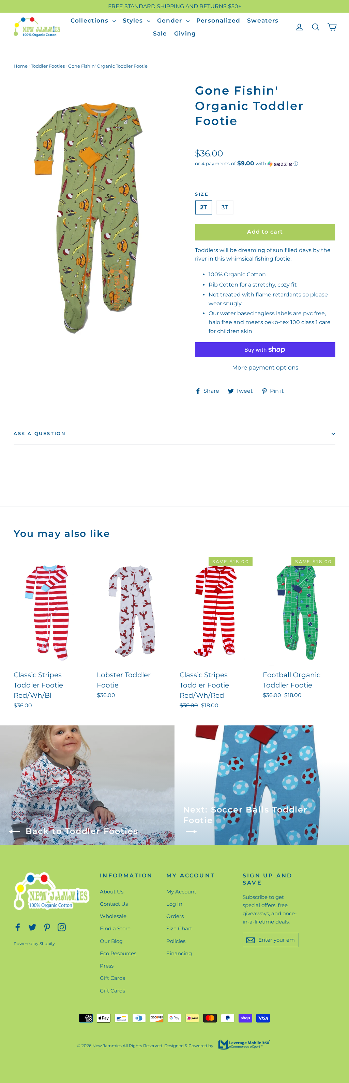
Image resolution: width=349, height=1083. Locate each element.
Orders (175, 916)
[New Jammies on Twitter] (32, 926)
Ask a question (40, 433)
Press (106, 965)
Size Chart (179, 928)
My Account (181, 891)
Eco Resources (118, 953)
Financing (179, 953)
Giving (185, 33)
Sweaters (262, 20)
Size (202, 194)
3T (225, 207)
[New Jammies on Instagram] (62, 926)
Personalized (218, 20)
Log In (174, 904)
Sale (160, 33)
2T (203, 207)
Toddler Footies (48, 66)
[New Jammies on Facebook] (18, 926)
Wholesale (113, 916)
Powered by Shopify (34, 943)
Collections (91, 20)
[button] (265, 163)
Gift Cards (112, 978)
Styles (134, 20)
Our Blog (111, 941)
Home (21, 66)
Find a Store (115, 928)
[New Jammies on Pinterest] (47, 926)
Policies (175, 941)
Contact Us (114, 904)
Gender (170, 20)
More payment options (265, 367)
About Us (111, 891)
